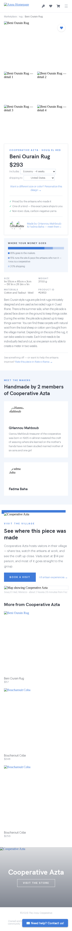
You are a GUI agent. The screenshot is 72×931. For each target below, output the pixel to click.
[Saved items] (50, 6)
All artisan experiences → (53, 577)
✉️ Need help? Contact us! (45, 923)
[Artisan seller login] (43, 6)
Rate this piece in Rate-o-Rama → (34, 361)
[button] (36, 45)
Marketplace (10, 16)
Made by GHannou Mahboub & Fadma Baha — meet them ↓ (44, 225)
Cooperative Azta (30, 393)
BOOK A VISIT (20, 577)
